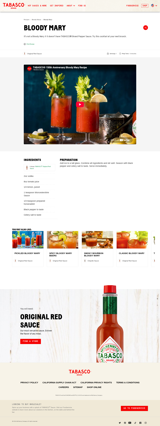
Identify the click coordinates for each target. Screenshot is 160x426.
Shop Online (94, 387)
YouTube (130, 421)
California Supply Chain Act (59, 382)
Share (145, 27)
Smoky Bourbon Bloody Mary (93, 254)
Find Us (82, 6)
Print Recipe (30, 44)
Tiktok (135, 421)
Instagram (145, 421)
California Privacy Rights (96, 382)
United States (152, 5)
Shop (145, 6)
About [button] (70, 6)
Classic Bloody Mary (131, 253)
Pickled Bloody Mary (27, 253)
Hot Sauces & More (37, 6)
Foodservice (132, 6)
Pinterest (125, 421)
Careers (64, 387)
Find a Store (30, 341)
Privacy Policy (29, 382)
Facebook (140, 421)
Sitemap (78, 387)
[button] (154, 6)
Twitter (119, 421)
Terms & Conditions (128, 382)
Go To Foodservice (134, 408)
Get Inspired (56, 6)
